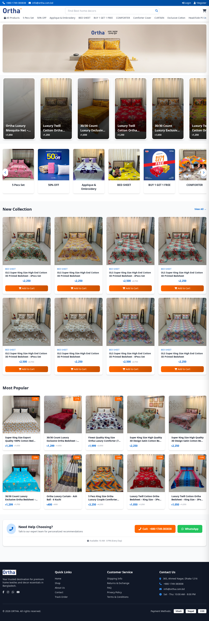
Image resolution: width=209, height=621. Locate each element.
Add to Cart (28, 288)
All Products (13, 17)
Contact (59, 592)
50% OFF (41, 17)
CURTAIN (159, 17)
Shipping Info (114, 578)
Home (58, 578)
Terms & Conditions (118, 596)
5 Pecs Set (28, 17)
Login (188, 2)
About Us (60, 587)
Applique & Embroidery (62, 17)
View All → (200, 209)
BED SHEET (84, 17)
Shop (57, 583)
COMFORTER (123, 17)
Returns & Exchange (118, 583)
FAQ (109, 587)
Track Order (61, 596)
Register (201, 2)
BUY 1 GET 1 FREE (103, 17)
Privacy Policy (114, 592)
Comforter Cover (142, 17)
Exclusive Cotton (176, 17)
